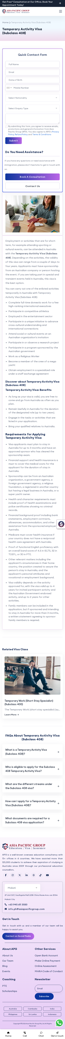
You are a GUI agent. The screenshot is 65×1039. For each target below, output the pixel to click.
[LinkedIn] (26, 875)
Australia (13, 1009)
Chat (41, 1035)
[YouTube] (47, 875)
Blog (4, 965)
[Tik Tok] (40, 875)
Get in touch (57, 1035)
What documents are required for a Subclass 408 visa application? (27, 820)
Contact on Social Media (18, 936)
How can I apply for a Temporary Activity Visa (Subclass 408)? (30, 803)
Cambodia (32, 1009)
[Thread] (33, 875)
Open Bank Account (46, 955)
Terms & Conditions (41, 134)
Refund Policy (21, 134)
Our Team (7, 960)
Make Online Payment (47, 960)
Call (25, 1035)
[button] (60, 11)
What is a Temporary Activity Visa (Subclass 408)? (26, 751)
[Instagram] (12, 875)
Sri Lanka (33, 1014)
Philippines (12, 1014)
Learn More (10, 714)
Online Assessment (46, 965)
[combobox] (8, 87)
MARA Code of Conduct (49, 971)
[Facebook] (5, 875)
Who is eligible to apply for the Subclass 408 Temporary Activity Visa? (30, 769)
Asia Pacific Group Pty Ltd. (35, 1024)
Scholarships (9, 991)
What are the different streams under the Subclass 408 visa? (28, 786)
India (52, 1009)
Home (5, 22)
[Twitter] (19, 875)
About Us (7, 955)
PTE (4, 985)
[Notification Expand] (60, 3)
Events (6, 971)
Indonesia (52, 1014)
